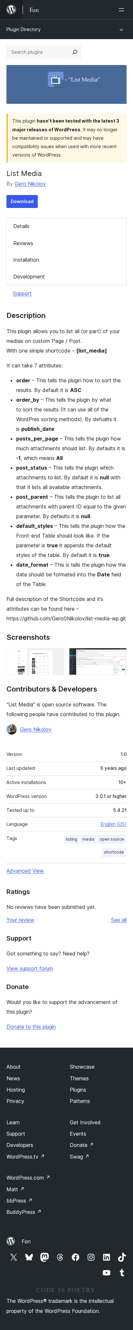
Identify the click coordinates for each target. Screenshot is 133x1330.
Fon (26, 1241)
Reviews (23, 243)
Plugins (78, 1089)
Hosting (15, 1089)
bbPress (19, 1200)
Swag (79, 1156)
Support (22, 293)
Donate (82, 1145)
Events (78, 1133)
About (13, 1066)
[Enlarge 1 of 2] (55, 656)
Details (21, 226)
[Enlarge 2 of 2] (118, 656)
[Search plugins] (74, 52)
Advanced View (25, 870)
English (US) (114, 824)
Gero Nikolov (30, 183)
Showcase (82, 1066)
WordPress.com (28, 1177)
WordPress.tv (25, 1156)
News (13, 1078)
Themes (79, 1078)
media (88, 839)
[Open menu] (122, 9)
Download (22, 201)
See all (119, 920)
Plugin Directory (23, 29)
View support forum (29, 968)
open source (111, 839)
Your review (20, 920)
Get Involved (85, 1122)
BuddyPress (24, 1212)
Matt (15, 1189)
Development (29, 276)
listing (71, 839)
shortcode (114, 852)
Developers (19, 1145)
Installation (26, 259)
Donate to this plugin (31, 1026)
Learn (13, 1122)
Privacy (15, 1101)
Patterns (80, 1101)
